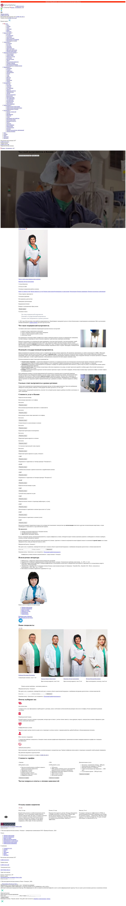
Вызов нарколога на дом (37, 291)
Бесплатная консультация (25, 155)
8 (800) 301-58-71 (20, 6)
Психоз (8, 113)
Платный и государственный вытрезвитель (33, 316)
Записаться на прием (24, 777)
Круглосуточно (10, 59)
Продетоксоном (10, 97)
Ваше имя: (3, 895)
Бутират (8, 69)
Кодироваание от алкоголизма (61, 291)
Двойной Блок (10, 92)
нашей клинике (33, 322)
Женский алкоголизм (11, 50)
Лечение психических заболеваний (15, 130)
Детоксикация (9, 54)
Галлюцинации (10, 127)
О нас (6, 23)
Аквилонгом (9, 102)
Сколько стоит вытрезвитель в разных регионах (34, 318)
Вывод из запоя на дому (24, 291)
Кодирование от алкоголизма (11, 840)
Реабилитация (7, 105)
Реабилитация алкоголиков (13, 106)
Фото (7, 25)
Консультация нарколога (12, 61)
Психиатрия (7, 110)
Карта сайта (19, 826)
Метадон (8, 77)
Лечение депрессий (11, 111)
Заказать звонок (4, 14)
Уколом (8, 93)
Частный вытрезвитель (12, 64)
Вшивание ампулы (11, 90)
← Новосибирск (5, 884)
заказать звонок (4, 897)
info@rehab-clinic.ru (5, 869)
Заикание (8, 123)
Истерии (8, 128)
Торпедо (8, 89)
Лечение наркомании (82, 291)
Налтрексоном (10, 101)
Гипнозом (8, 46)
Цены (7, 27)
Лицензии (8, 29)
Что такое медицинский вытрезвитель (32, 314)
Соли (7, 75)
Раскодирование (10, 104)
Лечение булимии (10, 131)
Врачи (7, 30)
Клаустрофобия (10, 125)
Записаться (49, 549)
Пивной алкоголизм (11, 51)
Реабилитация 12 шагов (12, 109)
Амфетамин (9, 71)
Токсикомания (10, 72)
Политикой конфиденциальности (52, 552)
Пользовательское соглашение (8, 826)
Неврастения (9, 126)
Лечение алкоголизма (48, 291)
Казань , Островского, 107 (17, 7)
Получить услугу (23, 405)
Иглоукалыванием (11, 94)
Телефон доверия (10, 63)
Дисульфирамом (10, 98)
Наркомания (7, 67)
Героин (8, 73)
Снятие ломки (9, 55)
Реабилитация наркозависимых (14, 107)
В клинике (9, 43)
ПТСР (7, 122)
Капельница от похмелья (12, 39)
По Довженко (9, 88)
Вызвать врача (35, 155)
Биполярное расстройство (12, 118)
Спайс (8, 76)
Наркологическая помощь (10, 52)
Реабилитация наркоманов (10, 843)
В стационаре (9, 35)
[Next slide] (21, 628)
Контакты (8, 31)
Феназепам (9, 80)
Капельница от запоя (11, 40)
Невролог (8, 115)
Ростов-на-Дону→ (13, 884)
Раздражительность (11, 121)
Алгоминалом (9, 100)
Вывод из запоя (8, 33)
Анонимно (9, 36)
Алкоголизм (7, 42)
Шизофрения (9, 114)
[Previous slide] (19, 628)
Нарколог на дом (10, 56)
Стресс (8, 117)
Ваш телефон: (23, 895)
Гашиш (8, 81)
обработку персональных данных (42, 898)
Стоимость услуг (8, 848)
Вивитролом (9, 96)
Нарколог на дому (25, 611)
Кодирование (7, 82)
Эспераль (8, 86)
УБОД (7, 60)
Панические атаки (11, 119)
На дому (8, 34)
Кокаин (8, 79)
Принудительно (10, 38)
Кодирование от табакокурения (14, 65)
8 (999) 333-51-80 (5, 15)
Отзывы (8, 26)
